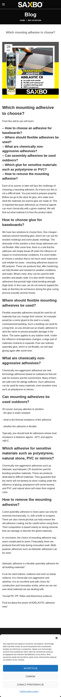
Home (22, 20)
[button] (56, 638)
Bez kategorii (34, 20)
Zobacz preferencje (30, 684)
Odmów (30, 676)
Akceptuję (30, 668)
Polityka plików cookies (29, 691)
